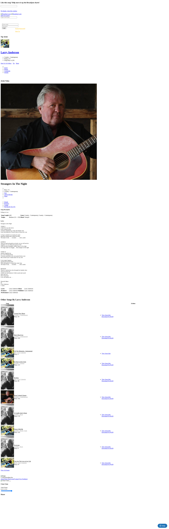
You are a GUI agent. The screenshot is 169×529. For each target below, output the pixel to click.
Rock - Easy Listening (20, 463)
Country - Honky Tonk (20, 430)
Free (5, 193)
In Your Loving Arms (20, 362)
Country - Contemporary (21, 315)
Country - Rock (18, 414)
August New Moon (19, 313)
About (2, 479)
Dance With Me (18, 429)
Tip (14, 63)
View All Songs (5, 470)
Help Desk (8, 479)
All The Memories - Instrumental (23, 351)
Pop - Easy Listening (20, 352)
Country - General (19, 363)
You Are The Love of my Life (22, 461)
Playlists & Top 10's (9, 207)
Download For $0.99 (107, 316)
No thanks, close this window (9, 11)
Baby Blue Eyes (18, 335)
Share (17, 63)
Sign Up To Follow (6, 63)
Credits (6, 205)
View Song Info (106, 315)
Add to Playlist (8, 194)
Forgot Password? (20, 28)
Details (6, 202)
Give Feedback (23, 479)
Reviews (6, 203)
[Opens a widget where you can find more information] (162, 526)
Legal (12, 479)
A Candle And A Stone (20, 413)
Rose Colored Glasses (20, 395)
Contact (16, 479)
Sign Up (17, 31)
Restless (16, 378)
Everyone (17, 445)
